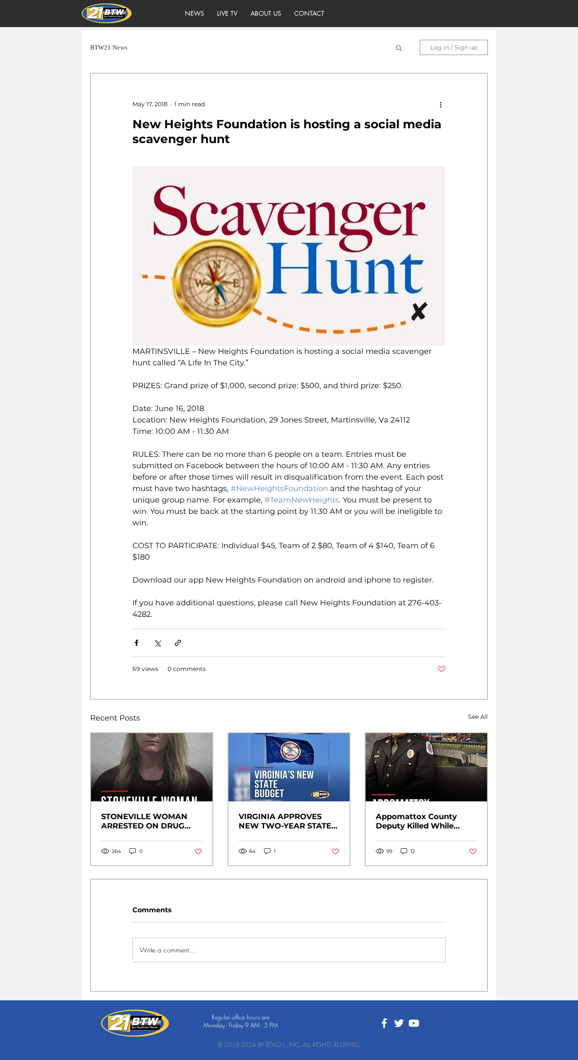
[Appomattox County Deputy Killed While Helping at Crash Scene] (426, 767)
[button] (399, 47)
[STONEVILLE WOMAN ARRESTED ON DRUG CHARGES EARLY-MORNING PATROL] (151, 767)
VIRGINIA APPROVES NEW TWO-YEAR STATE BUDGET (285, 821)
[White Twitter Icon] (399, 1023)
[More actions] (440, 104)
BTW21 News (108, 47)
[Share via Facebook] (136, 643)
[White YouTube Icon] (413, 1023)
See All (478, 716)
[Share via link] (178, 643)
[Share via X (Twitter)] (157, 643)
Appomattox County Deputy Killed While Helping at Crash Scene (422, 821)
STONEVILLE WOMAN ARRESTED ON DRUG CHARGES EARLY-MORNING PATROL (144, 821)
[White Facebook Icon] (384, 1023)
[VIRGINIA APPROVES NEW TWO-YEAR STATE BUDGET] (289, 767)
